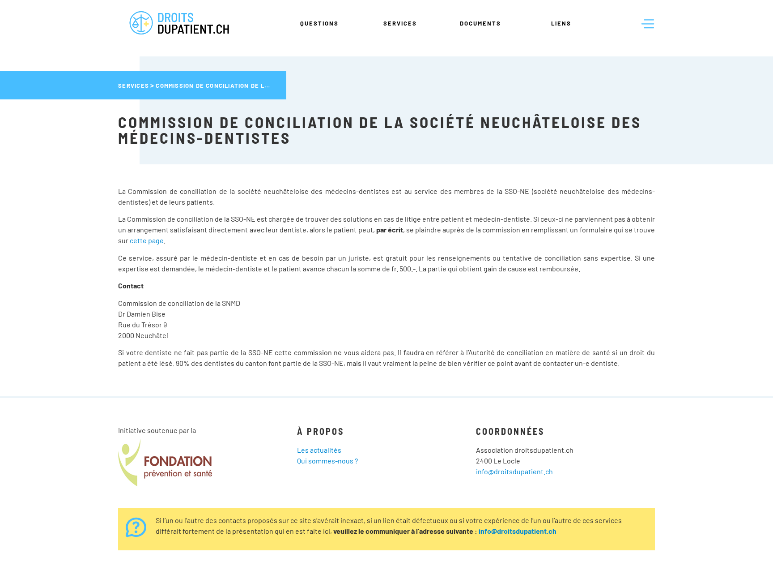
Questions (319, 23)
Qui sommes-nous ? (327, 460)
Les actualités (319, 450)
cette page (147, 240)
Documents (480, 23)
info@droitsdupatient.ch (514, 471)
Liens (561, 23)
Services (400, 23)
